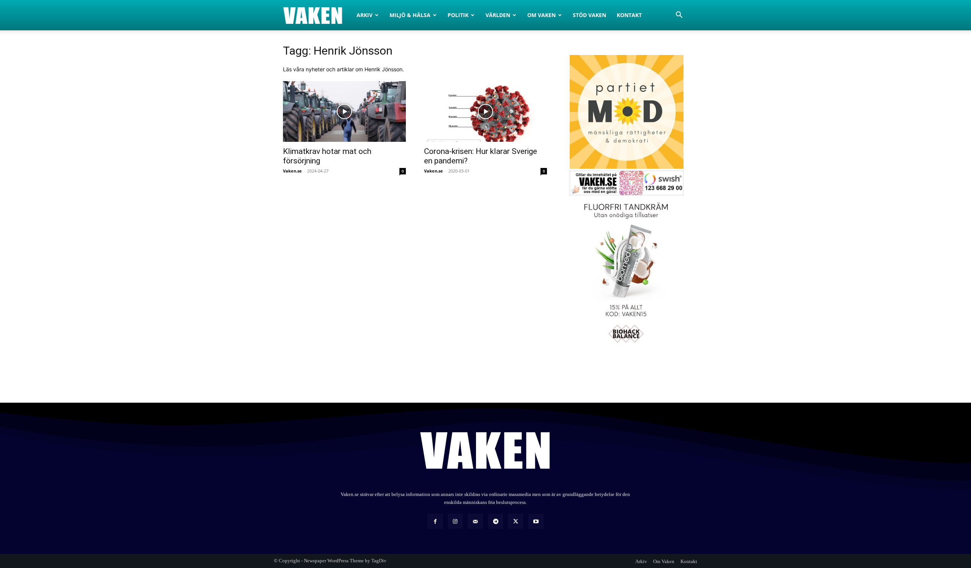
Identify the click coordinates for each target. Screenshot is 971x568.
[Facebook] (434, 521)
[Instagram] (455, 521)
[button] (679, 15)
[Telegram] (495, 521)
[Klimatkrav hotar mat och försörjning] (344, 111)
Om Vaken (541, 15)
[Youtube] (535, 521)
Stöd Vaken (589, 15)
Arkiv (364, 15)
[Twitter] (515, 521)
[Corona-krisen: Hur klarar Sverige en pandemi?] (485, 111)
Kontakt (629, 15)
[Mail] (475, 521)
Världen (498, 15)
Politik (458, 15)
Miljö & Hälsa (410, 15)
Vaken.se (292, 171)
